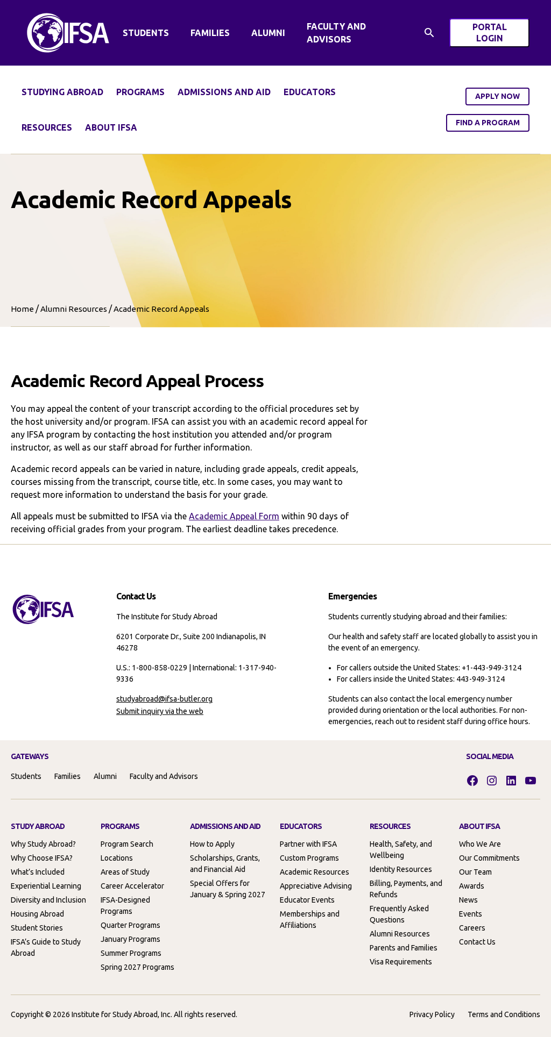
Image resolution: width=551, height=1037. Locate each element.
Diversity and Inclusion (48, 900)
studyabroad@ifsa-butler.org (164, 699)
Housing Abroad (37, 914)
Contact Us (477, 942)
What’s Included (38, 872)
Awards (471, 886)
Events (470, 914)
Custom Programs (309, 858)
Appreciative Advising (316, 886)
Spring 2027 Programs (137, 967)
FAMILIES (210, 33)
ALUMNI (268, 33)
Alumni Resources (73, 308)
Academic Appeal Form (234, 516)
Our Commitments (489, 858)
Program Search (127, 844)
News (468, 900)
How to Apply (212, 844)
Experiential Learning (46, 886)
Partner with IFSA (308, 844)
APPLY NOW (497, 96)
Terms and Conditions (504, 1014)
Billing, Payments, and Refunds (406, 889)
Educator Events (307, 900)
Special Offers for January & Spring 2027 (227, 889)
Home (22, 308)
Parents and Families (403, 947)
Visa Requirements (401, 961)
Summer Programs (131, 953)
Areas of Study (125, 872)
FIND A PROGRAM (488, 122)
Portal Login (500, 34)
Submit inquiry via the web (159, 711)
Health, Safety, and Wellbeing (401, 850)
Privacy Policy (432, 1014)
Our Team (475, 872)
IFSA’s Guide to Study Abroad (46, 947)
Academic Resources (314, 872)
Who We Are (480, 844)
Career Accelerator (132, 886)
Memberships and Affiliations (310, 919)
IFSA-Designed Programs (125, 906)
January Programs (130, 939)
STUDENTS (146, 33)
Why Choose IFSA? (42, 858)
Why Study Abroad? (43, 844)
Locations (117, 858)
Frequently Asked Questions (399, 914)
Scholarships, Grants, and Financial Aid (225, 864)
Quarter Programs (130, 925)
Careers (472, 928)
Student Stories (37, 928)
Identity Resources (401, 869)
